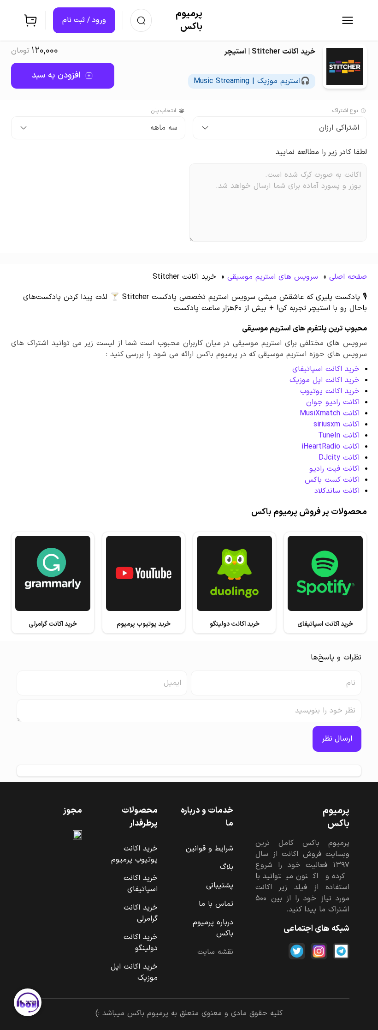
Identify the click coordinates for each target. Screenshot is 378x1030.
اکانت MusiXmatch (330, 413)
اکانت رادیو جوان (333, 402)
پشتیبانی (219, 885)
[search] (141, 20)
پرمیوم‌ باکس (189, 20)
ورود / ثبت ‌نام (84, 20)
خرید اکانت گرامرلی (141, 913)
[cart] (30, 20)
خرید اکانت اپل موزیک (324, 380)
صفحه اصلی (348, 276)
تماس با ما (216, 904)
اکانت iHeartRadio (330, 446)
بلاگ (226, 867)
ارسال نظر (337, 738)
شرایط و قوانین (209, 848)
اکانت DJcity (339, 457)
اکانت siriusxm (336, 424)
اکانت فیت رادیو (334, 468)
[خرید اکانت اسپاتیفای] (325, 573)
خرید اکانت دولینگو (141, 943)
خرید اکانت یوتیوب (330, 391)
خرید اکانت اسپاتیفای (326, 369)
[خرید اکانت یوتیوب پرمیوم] (143, 573)
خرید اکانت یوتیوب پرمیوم (134, 854)
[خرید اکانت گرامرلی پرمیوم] (52, 573)
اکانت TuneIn (339, 435)
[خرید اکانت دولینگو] (234, 573)
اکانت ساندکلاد (337, 491)
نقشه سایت (215, 952)
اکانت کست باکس (332, 479)
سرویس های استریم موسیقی (272, 276)
